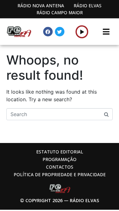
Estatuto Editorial (59, 152)
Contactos (59, 167)
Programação (59, 159)
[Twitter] (59, 31)
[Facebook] (48, 31)
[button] (82, 31)
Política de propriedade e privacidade (60, 174)
